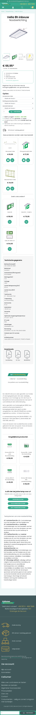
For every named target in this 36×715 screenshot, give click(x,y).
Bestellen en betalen (9, 685)
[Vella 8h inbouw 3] (21, 57)
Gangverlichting (9, 11)
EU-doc (18, 360)
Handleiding (9, 360)
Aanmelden (5, 672)
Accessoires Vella (8, 96)
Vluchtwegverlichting (18, 503)
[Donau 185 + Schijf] (26, 445)
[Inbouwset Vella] (10, 145)
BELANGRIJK (27, 360)
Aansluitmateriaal (8, 106)
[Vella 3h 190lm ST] (9, 235)
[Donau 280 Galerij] (26, 471)
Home (2, 11)
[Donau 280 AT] (10, 471)
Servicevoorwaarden (16, 657)
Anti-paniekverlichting (18, 507)
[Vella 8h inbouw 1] (6, 57)
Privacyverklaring (5, 657)
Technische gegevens (12, 80)
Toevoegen (17, 111)
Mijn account (6, 669)
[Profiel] (13, 7)
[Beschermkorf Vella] (10, 173)
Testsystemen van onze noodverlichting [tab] (18, 516)
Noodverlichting (18, 499)
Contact (4, 696)
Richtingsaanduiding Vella (10, 101)
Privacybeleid (6, 691)
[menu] (3, 7)
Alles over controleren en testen (13, 682)
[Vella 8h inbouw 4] (29, 57)
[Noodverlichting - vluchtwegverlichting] (14, 57)
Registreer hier (7, 85)
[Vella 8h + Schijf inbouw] (26, 206)
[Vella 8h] (9, 206)
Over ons (4, 694)
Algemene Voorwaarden (11, 688)
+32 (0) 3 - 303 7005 (27, 4)
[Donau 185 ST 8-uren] (10, 445)
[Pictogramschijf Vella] (26, 145)
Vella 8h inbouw (19, 11)
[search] (22, 7)
